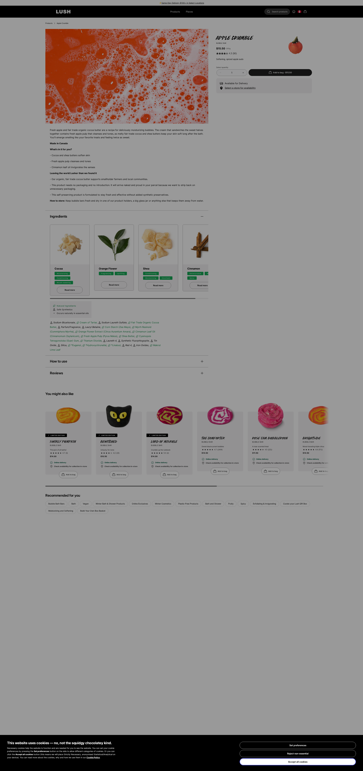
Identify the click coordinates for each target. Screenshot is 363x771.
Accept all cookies (297, 761)
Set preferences (297, 745)
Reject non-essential (298, 753)
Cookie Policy (93, 757)
